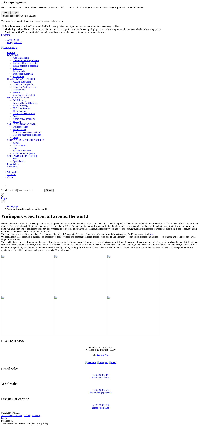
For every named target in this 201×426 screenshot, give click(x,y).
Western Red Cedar (22, 81)
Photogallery (13, 164)
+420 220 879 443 (100, 375)
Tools (15, 116)
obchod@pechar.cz (100, 377)
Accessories (18, 76)
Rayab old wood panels (24, 153)
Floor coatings (19, 111)
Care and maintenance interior (27, 135)
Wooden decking (21, 58)
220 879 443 (102, 355)
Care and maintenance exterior (27, 132)
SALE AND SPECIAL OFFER (22, 156)
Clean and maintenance (24, 113)
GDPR (27, 415)
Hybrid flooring (20, 105)
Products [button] (11, 52)
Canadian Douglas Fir (23, 84)
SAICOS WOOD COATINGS (21, 124)
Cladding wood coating (24, 95)
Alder (15, 148)
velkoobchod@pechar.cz (100, 392)
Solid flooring (19, 100)
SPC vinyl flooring (21, 108)
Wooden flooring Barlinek (25, 103)
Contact (10, 177)
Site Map (36, 415)
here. (151, 234)
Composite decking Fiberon (26, 60)
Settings (5, 13)
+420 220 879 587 (100, 405)
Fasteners (17, 68)
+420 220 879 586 (100, 390)
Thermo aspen (19, 145)
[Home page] (9, 47)
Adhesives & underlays (24, 119)
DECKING (12, 55)
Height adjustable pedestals (25, 66)
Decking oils (19, 71)
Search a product (9, 190)
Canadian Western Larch (24, 87)
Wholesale (12, 172)
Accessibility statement (11, 415)
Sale (15, 158)
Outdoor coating (20, 127)
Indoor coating (19, 129)
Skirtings (17, 121)
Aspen (16, 142)
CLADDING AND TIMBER (21, 79)
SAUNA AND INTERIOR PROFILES (25, 140)
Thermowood (19, 89)
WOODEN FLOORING (19, 97)
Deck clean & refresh (23, 73)
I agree (15, 13)
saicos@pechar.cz (100, 408)
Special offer (19, 161)
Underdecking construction (25, 63)
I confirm (5, 35)
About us (11, 174)
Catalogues (12, 166)
